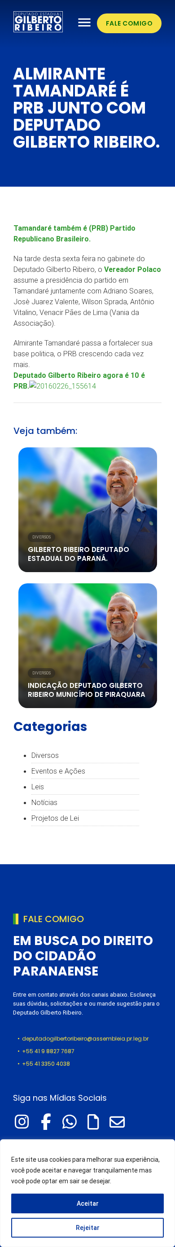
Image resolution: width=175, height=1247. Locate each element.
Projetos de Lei (55, 818)
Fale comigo (129, 23)
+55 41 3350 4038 (46, 1064)
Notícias (44, 802)
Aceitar (88, 1203)
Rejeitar (88, 1228)
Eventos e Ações (58, 770)
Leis (37, 786)
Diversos (41, 537)
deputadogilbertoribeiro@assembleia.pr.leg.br (85, 1038)
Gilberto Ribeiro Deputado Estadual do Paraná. (78, 554)
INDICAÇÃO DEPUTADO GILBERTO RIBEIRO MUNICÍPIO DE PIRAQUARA (86, 690)
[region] (87, 1193)
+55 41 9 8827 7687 (48, 1051)
